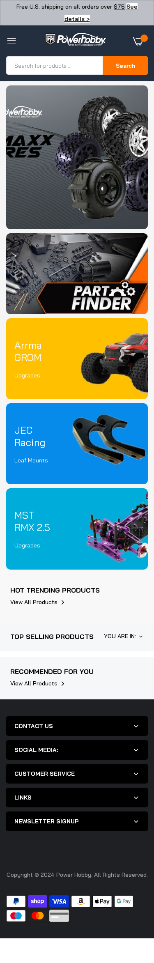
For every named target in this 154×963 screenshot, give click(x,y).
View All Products (33, 602)
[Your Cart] (140, 41)
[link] (77, 157)
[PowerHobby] (75, 41)
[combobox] (55, 65)
